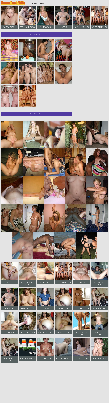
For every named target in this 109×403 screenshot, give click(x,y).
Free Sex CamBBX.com (36, 34)
